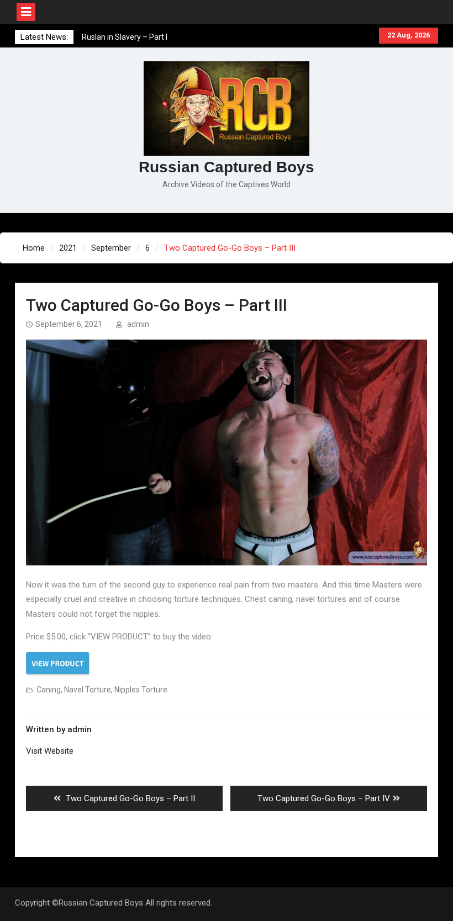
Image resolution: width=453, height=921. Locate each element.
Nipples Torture (140, 689)
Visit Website (49, 751)
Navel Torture (87, 689)
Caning (48, 689)
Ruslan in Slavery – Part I (124, 37)
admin (138, 324)
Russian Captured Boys (226, 167)
